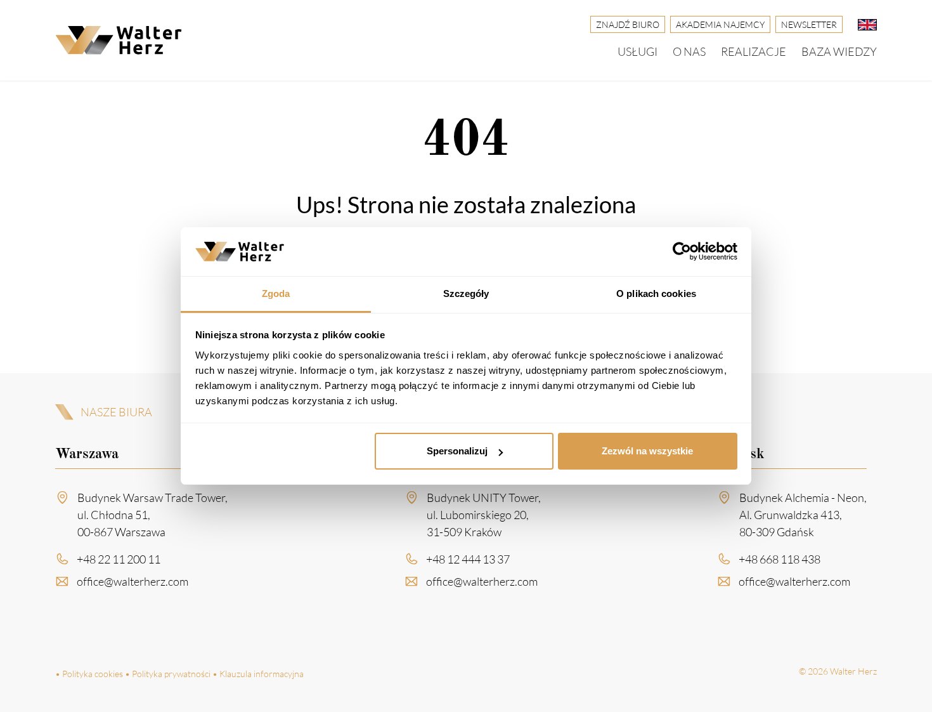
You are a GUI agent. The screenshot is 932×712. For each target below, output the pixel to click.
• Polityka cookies (89, 673)
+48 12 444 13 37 (468, 559)
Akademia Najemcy (720, 24)
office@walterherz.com (132, 581)
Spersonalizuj (457, 450)
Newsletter (809, 24)
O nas (689, 51)
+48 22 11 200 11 (118, 559)
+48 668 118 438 (779, 559)
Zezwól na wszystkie (647, 450)
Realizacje (753, 51)
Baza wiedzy (839, 51)
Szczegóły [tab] (466, 293)
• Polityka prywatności (167, 673)
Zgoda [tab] (276, 293)
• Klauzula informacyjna (258, 673)
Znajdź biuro (627, 24)
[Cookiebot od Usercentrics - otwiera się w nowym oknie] (681, 251)
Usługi (637, 51)
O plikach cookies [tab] (656, 293)
